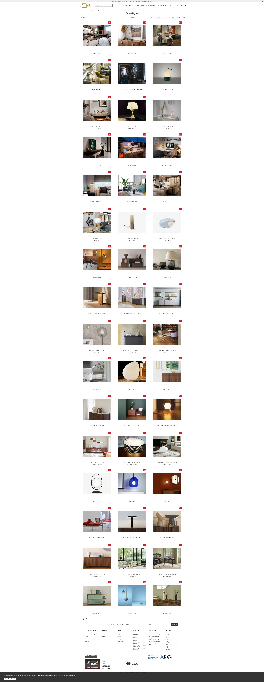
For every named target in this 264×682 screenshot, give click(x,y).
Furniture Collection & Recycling (171, 642)
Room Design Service (169, 644)
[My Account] (182, 5)
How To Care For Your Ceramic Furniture (139, 639)
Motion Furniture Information (154, 641)
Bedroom (104, 636)
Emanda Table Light (167, 126)
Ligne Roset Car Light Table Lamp (132, 350)
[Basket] (185, 5)
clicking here (73, 675)
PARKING (165, 5)
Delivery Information (169, 646)
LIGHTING (159, 5)
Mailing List (87, 641)
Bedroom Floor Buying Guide (155, 639)
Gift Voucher (167, 639)
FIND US (172, 5)
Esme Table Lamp (96, 164)
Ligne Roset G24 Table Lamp (96, 462)
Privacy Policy (167, 649)
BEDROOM (144, 5)
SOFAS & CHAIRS (127, 5)
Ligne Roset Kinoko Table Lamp (132, 537)
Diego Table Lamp (96, 126)
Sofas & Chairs (105, 633)
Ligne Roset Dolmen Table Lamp (132, 388)
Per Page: (168, 17)
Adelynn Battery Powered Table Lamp (96, 52)
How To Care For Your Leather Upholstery (139, 648)
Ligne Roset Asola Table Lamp (132, 276)
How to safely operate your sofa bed (155, 643)
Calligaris (119, 634)
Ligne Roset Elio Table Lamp (131, 425)
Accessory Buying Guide (154, 636)
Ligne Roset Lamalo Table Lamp (96, 574)
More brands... (121, 641)
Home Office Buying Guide (154, 634)
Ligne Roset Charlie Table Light (167, 350)
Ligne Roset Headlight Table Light (96, 500)
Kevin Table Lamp (167, 201)
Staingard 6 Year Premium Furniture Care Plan (170, 635)
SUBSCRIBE (174, 624)
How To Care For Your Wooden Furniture (139, 636)
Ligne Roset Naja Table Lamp (132, 612)
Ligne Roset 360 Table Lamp (132, 238)
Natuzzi (119, 636)
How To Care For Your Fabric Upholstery (139, 633)
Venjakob (119, 638)
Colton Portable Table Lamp (167, 89)
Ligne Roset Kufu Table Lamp (167, 537)
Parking (166, 641)
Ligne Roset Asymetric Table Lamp (167, 276)
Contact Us (87, 638)
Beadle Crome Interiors (122, 633)
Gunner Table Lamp (132, 164)
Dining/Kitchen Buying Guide (155, 638)
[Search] (111, 5)
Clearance (104, 638)
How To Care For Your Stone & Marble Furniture (139, 645)
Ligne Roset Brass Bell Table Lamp (132, 313)
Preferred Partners (88, 633)
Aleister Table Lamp (132, 52)
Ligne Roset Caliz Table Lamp (167, 313)
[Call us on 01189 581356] (179, 5)
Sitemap (86, 643)
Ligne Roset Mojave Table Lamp (96, 612)
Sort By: (153, 17)
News (86, 639)
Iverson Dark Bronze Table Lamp (97, 201)
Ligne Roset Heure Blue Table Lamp (132, 500)
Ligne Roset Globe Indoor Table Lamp (167, 462)
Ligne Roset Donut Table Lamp (167, 388)
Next (90, 619)
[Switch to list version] (182, 17)
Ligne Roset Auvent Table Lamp (96, 313)
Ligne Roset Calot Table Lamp (97, 350)
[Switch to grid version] (178, 17)
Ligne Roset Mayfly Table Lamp (167, 574)
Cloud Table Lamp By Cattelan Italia (132, 89)
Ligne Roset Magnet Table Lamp (132, 574)
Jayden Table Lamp (132, 201)
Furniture (103, 634)
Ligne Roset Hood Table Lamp (167, 500)
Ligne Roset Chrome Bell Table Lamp (97, 388)
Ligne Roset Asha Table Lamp (97, 276)
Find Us (86, 636)
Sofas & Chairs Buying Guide (155, 633)
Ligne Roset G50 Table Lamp (132, 462)
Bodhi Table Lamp (96, 89)
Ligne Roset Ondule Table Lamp (167, 612)
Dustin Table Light (132, 126)
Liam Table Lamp (96, 238)
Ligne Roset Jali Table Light (96, 537)
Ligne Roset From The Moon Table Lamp (167, 425)
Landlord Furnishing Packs (170, 633)
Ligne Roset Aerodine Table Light (167, 238)
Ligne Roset (120, 639)
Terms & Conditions (168, 647)
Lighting (103, 639)
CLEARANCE (151, 5)
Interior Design (167, 637)
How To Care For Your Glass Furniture (139, 642)
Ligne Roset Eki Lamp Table (97, 425)
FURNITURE (136, 5)
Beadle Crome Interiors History (91, 634)
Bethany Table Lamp (167, 52)
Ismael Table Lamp (167, 164)
